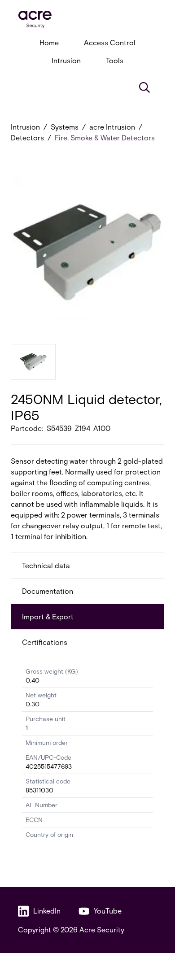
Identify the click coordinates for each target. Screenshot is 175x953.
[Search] (144, 87)
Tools (114, 60)
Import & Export (48, 616)
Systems (65, 126)
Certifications (44, 642)
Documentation (47, 591)
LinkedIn (47, 910)
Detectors (27, 137)
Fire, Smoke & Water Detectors (105, 137)
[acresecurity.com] (87, 19)
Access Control (110, 42)
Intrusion (66, 60)
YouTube (108, 910)
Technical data (46, 565)
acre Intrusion (112, 126)
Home (49, 42)
